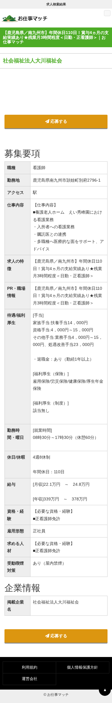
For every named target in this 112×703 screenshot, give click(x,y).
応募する (58, 121)
